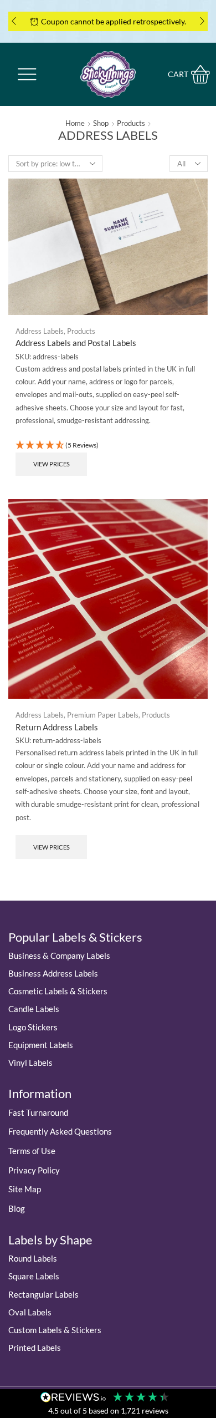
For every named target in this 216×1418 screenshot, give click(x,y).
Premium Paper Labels (102, 714)
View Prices (51, 463)
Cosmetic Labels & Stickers (57, 991)
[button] (14, 21)
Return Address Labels (57, 727)
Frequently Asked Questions (60, 1131)
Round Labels (32, 1258)
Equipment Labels (40, 1045)
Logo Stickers (33, 1027)
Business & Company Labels (59, 955)
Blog (16, 1208)
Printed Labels (34, 1348)
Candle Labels (33, 1009)
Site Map (24, 1189)
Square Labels (33, 1276)
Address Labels (40, 331)
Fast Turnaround (38, 1112)
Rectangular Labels (43, 1294)
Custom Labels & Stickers (54, 1330)
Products (131, 123)
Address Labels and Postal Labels (76, 343)
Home (75, 123)
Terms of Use (31, 1151)
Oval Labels (30, 1312)
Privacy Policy (34, 1170)
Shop (101, 123)
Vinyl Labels (30, 1063)
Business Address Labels (53, 973)
